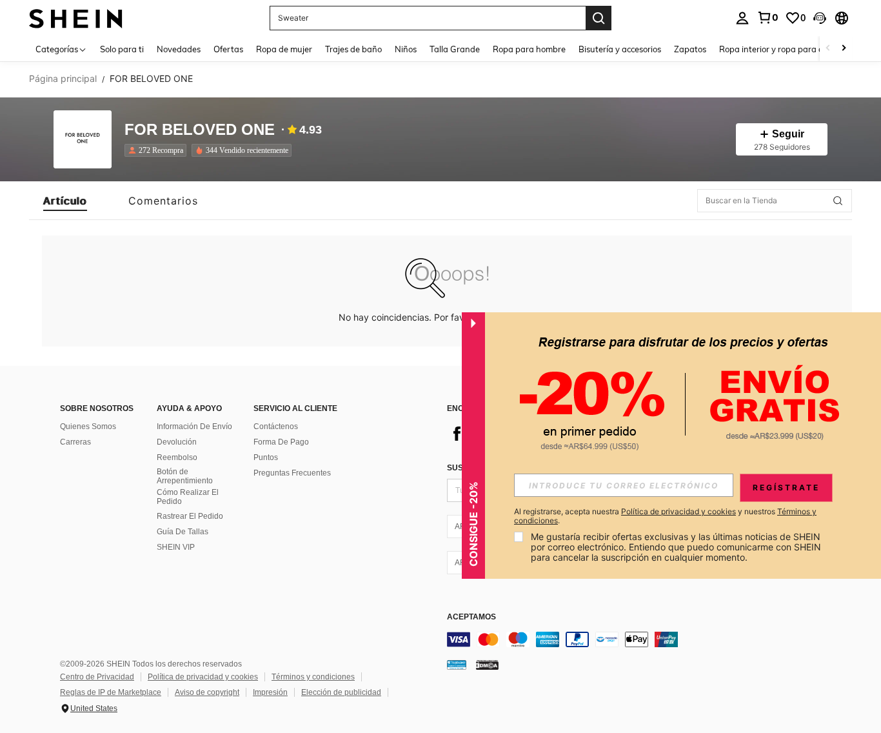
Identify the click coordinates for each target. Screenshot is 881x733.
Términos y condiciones (313, 676)
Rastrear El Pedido (190, 516)
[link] (767, 17)
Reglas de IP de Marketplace (110, 692)
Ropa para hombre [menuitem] (529, 49)
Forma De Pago (281, 442)
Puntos (265, 457)
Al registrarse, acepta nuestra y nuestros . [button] (665, 516)
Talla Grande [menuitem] (455, 49)
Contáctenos (275, 426)
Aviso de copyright (207, 692)
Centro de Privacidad (97, 676)
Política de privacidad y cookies (203, 676)
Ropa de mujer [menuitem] (284, 49)
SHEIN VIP (176, 547)
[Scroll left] (828, 48)
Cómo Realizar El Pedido (188, 497)
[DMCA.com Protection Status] (487, 664)
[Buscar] (598, 18)
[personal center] (742, 18)
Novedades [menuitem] (179, 49)
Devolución (177, 442)
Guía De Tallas (182, 531)
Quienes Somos (88, 426)
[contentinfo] (640, 639)
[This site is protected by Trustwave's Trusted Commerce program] (456, 664)
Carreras (75, 442)
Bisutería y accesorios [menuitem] (620, 49)
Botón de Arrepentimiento (185, 476)
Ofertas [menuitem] (228, 49)
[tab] (65, 200)
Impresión (270, 692)
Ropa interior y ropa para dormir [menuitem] (781, 49)
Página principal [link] (63, 79)
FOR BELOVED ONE (199, 130)
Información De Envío (194, 426)
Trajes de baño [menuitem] (353, 49)
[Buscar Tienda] (838, 200)
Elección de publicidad (341, 692)
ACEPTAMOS (471, 617)
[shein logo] (76, 18)
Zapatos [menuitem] (690, 49)
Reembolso (177, 457)
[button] (819, 18)
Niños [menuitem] (406, 49)
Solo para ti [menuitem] (122, 49)
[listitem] (158, 150)
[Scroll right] (843, 48)
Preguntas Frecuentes (292, 472)
